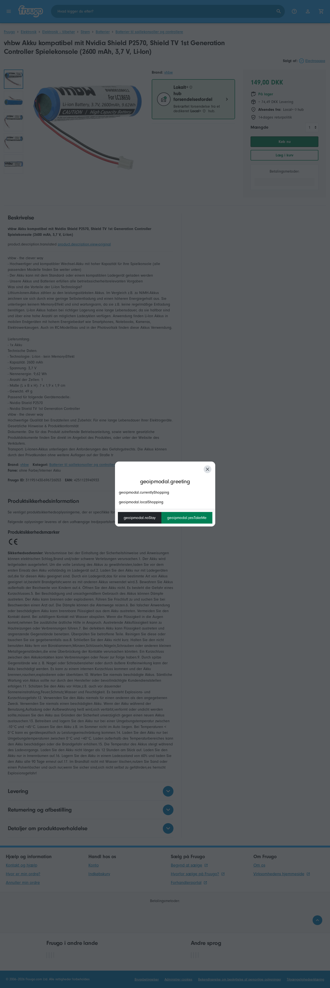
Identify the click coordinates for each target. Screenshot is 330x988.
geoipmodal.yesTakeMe (187, 518)
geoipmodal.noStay (140, 518)
